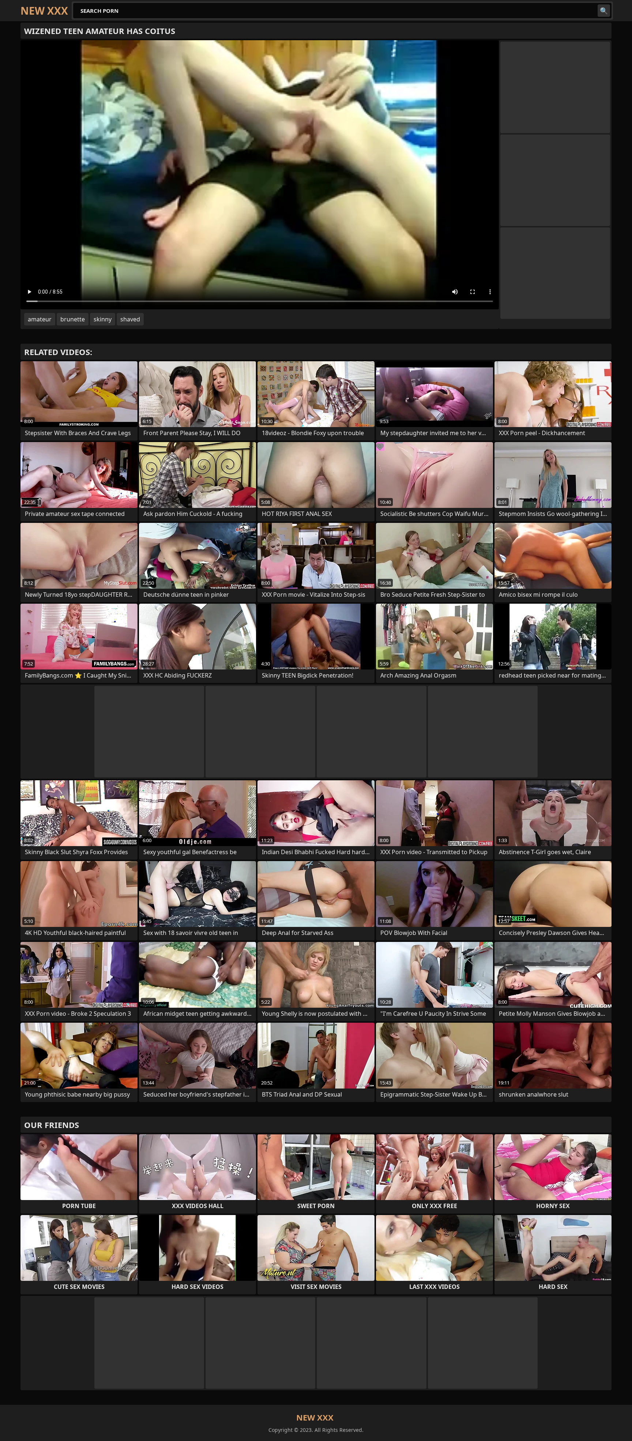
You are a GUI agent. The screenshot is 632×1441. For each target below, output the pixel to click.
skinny (103, 319)
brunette (72, 319)
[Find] (604, 10)
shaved (130, 319)
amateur (40, 319)
